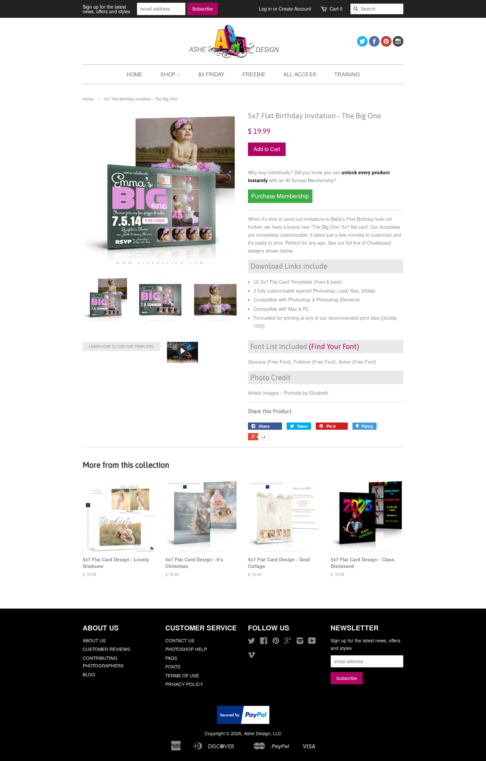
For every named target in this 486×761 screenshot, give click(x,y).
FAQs (171, 658)
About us (94, 640)
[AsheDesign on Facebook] (374, 44)
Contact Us (179, 640)
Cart (336, 8)
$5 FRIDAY (211, 74)
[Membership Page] (280, 201)
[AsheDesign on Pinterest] (386, 44)
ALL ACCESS (299, 74)
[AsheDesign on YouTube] (312, 641)
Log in (265, 8)
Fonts (173, 666)
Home (88, 98)
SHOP (168, 74)
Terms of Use (182, 675)
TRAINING (347, 74)
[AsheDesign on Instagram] (398, 44)
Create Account (295, 8)
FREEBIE (253, 74)
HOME (134, 74)
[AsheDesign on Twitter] (362, 44)
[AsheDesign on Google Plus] (288, 641)
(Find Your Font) (334, 346)
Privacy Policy (184, 684)
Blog (89, 674)
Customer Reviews (106, 649)
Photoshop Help (186, 649)
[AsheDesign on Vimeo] (251, 655)
